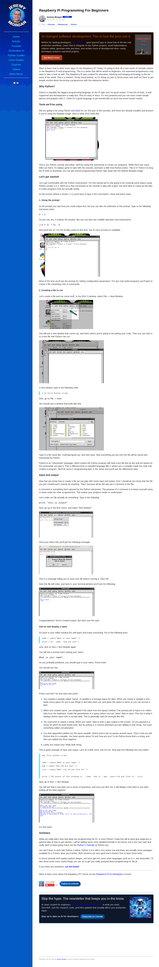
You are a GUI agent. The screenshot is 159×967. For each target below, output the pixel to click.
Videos (16, 69)
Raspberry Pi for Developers (109, 874)
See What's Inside (52, 58)
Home (16, 36)
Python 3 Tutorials (86, 845)
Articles (16, 41)
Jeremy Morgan (61, 959)
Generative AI (16, 50)
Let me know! (72, 866)
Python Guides (16, 55)
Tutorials (16, 46)
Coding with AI (79, 42)
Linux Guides (16, 59)
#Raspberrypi (63, 24)
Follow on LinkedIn (70, 884)
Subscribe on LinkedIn (92, 916)
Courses (16, 64)
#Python (74, 24)
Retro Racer (16, 73)
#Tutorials (51, 24)
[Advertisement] (96, 940)
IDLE (77, 110)
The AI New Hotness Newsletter (87, 904)
